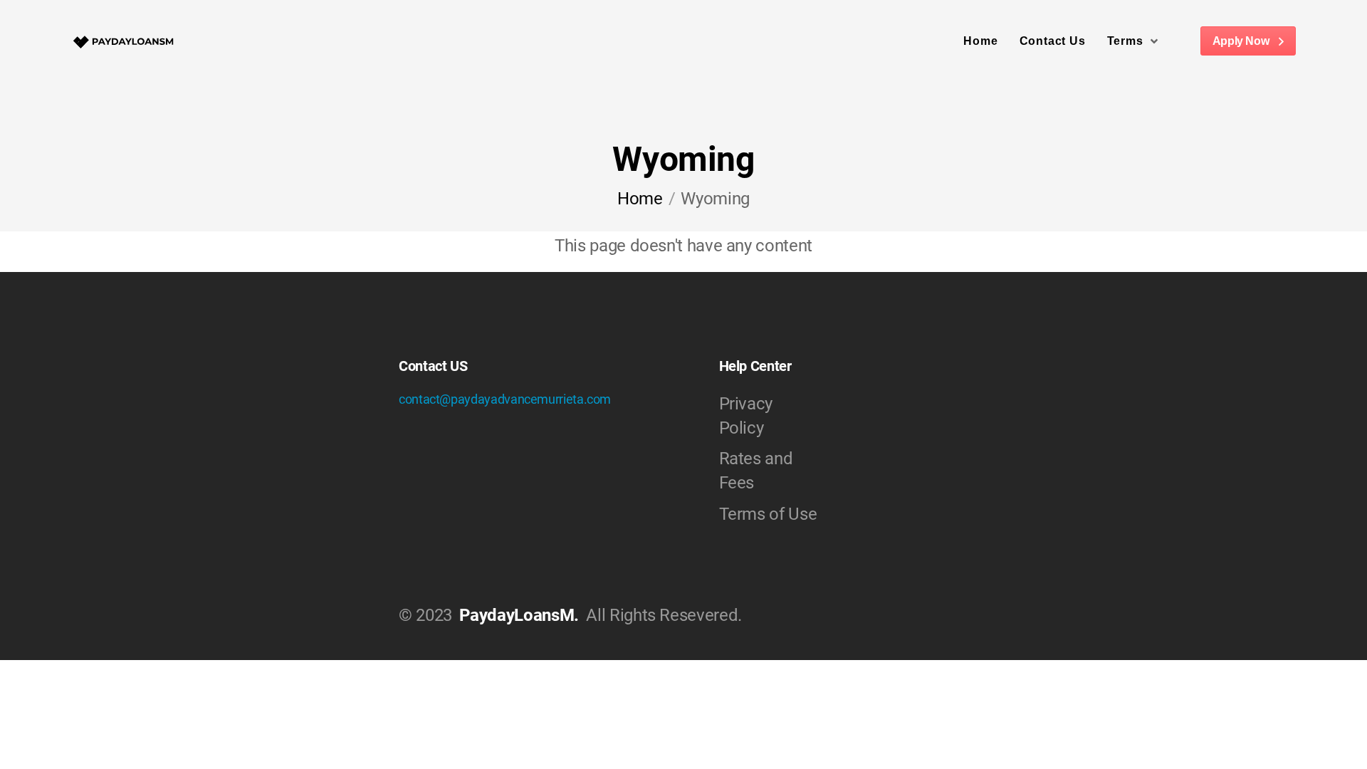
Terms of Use (768, 514)
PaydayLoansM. (518, 615)
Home (980, 41)
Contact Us (1053, 41)
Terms (1125, 41)
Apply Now (1242, 41)
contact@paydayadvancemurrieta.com (505, 399)
